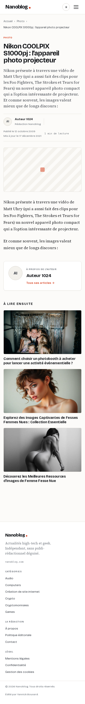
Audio (9, 578)
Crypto (10, 598)
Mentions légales (17, 658)
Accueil (8, 21)
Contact (11, 642)
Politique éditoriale (18, 635)
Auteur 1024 (24, 119)
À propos (11, 628)
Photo (21, 21)
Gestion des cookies (19, 672)
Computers (13, 585)
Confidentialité (15, 665)
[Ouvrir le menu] (76, 7)
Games (10, 612)
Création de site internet (22, 592)
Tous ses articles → (40, 283)
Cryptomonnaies (17, 605)
